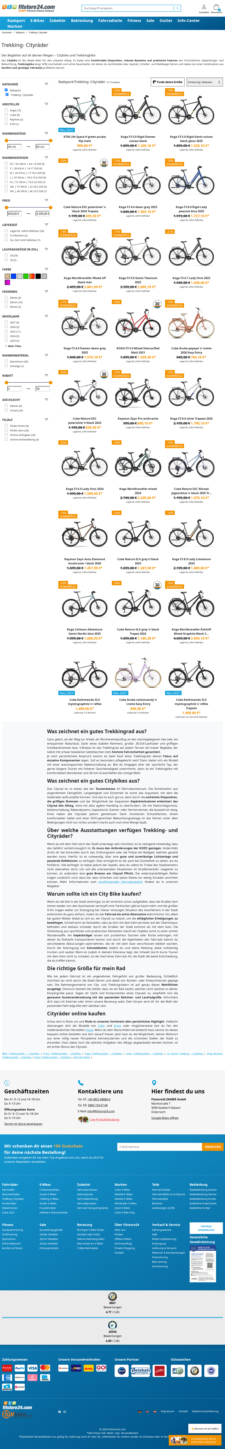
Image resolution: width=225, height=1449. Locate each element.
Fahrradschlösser (87, 1189)
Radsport (16, 20)
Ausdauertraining (12, 1229)
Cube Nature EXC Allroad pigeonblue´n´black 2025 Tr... (191, 491)
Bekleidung (82, 20)
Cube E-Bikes (122, 1189)
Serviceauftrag (123, 1243)
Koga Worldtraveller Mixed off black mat (85, 280)
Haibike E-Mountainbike (54, 1212)
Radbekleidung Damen (203, 1189)
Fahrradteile (110, 20)
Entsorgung (159, 1243)
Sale (150, 20)
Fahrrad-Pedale (161, 1189)
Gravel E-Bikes (48, 1194)
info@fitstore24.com (101, 1111)
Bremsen (157, 1203)
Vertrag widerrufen (206, 1228)
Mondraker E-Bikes (126, 1203)
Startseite (7, 32)
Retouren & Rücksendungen (168, 1252)
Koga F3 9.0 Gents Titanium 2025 (138, 280)
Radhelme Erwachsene (203, 1203)
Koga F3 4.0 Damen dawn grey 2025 (85, 350)
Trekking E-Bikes (49, 1198)
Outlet (166, 20)
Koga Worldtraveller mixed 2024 (138, 491)
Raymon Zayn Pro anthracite (138, 418)
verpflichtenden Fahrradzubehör (120, 882)
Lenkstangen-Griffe (163, 1208)
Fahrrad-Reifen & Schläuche (168, 1194)
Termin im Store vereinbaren (23, 1124)
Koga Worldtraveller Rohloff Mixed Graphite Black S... (191, 631)
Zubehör (58, 20)
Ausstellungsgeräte (51, 1229)
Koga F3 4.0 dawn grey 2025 (138, 207)
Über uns (120, 1229)
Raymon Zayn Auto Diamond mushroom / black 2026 (84, 561)
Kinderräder (9, 1203)
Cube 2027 (8, 1212)
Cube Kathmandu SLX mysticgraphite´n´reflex (84, 702)
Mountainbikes (11, 1194)
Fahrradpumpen (87, 1203)
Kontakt (119, 1252)
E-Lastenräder (48, 1208)
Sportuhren (9, 1239)
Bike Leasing (159, 1261)
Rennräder (8, 1189)
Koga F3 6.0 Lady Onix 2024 (85, 489)
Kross (117, 1026)
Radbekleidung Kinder (203, 1198)
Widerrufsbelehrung (164, 1239)
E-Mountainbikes (49, 1189)
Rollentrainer (10, 1208)
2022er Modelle (49, 1243)
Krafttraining (9, 1234)
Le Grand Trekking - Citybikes (185, 1053)
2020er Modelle (49, 1234)
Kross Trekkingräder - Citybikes (62, 1053)
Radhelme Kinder (200, 1208)
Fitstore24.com (117, 1429)
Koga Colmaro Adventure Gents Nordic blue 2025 (84, 631)
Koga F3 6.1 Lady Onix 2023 (191, 278)
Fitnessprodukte (49, 1248)
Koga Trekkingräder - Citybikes (104, 1053)
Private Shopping (125, 1248)
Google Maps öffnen (165, 1118)
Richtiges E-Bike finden (90, 1229)
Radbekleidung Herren (203, 1194)
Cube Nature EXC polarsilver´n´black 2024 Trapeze (84, 209)
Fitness (134, 20)
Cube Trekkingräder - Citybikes (145, 1053)
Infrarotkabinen (11, 1243)
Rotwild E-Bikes (124, 1194)
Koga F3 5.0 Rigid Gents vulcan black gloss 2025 (191, 139)
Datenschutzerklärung (205, 1411)
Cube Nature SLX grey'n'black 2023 (138, 561)
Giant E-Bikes (122, 1208)
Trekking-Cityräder (13, 1198)
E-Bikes (37, 20)
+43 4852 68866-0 (99, 1099)
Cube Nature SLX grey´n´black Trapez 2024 (138, 631)
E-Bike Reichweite (87, 1248)
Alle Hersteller (82, 1057)
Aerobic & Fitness (12, 1248)
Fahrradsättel (160, 1198)
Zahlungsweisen (161, 1229)
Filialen (119, 1234)
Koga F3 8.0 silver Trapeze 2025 (191, 418)
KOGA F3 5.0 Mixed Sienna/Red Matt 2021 (138, 350)
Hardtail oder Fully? (88, 1234)
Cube (101, 1026)
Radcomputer (85, 1194)
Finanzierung (160, 1257)
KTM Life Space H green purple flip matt (85, 139)
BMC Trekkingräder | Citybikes (21, 1053)
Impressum (167, 1411)
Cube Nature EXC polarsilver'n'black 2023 (84, 421)
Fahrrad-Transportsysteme (92, 1208)
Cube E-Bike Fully (125, 1212)
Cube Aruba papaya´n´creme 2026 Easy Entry (191, 350)
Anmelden (213, 1147)
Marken (14, 26)
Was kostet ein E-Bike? (90, 1243)
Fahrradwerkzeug (87, 1198)
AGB (154, 1234)
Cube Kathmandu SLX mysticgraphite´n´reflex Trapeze (191, 704)
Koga (89, 1030)
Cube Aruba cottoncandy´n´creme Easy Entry (138, 702)
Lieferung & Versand (164, 1248)
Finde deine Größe (169, 82)
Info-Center (189, 20)
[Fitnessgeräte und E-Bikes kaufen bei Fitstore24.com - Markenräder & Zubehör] (28, 8)
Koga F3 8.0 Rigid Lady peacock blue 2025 (191, 209)
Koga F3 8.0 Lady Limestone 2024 (191, 561)
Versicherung (160, 1266)
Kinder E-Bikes (48, 1203)
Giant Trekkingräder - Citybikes (52, 1057)
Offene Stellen (123, 1239)
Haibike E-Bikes (124, 1198)
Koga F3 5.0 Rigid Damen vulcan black (138, 139)
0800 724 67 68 (98, 1105)
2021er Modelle (49, 1239)
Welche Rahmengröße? (90, 1239)
